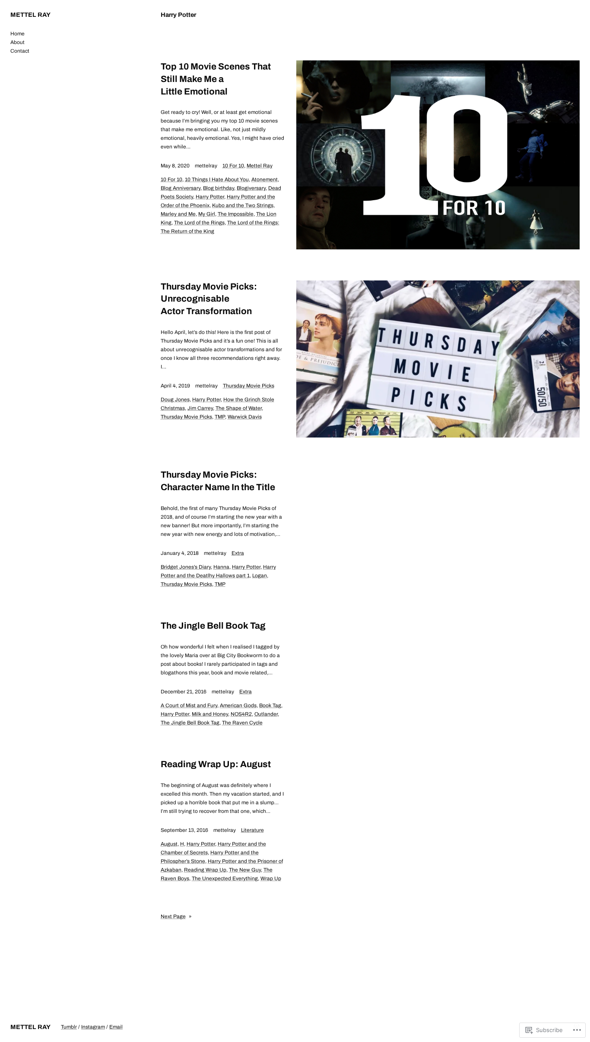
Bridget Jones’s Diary (186, 567)
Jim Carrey (200, 408)
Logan (259, 576)
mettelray (206, 166)
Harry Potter (210, 197)
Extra (238, 553)
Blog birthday (218, 188)
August (169, 844)
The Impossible (236, 214)
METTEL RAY (30, 14)
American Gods (238, 705)
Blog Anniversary (180, 188)
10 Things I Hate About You (217, 179)
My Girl (206, 214)
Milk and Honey (210, 714)
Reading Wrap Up (205, 870)
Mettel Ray (260, 166)
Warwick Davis (245, 417)
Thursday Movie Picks (248, 386)
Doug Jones (175, 400)
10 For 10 (233, 166)
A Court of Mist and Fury (189, 705)
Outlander (266, 714)
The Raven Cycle (242, 723)
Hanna (221, 567)
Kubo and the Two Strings (242, 205)
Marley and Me (178, 214)
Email (116, 1027)
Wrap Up (270, 878)
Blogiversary (251, 188)
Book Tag (270, 705)
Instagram (93, 1027)
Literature (252, 830)
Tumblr (69, 1027)
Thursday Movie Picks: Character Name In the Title (218, 481)
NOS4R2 (241, 714)
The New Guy (245, 870)
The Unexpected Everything (225, 878)
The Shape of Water (239, 408)
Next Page (176, 916)
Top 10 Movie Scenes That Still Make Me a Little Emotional (216, 79)
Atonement (264, 179)
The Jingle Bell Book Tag (213, 625)
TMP (220, 417)
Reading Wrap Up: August (216, 764)
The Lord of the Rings (199, 223)
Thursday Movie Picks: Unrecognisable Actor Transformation (209, 299)
